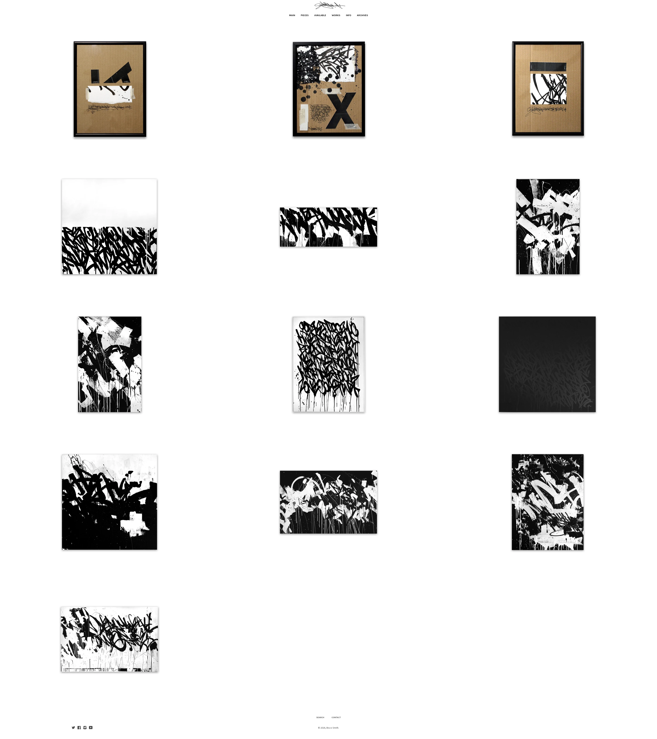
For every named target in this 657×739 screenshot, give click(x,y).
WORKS (336, 15)
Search (320, 717)
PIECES (305, 15)
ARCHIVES (362, 15)
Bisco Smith (332, 727)
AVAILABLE (320, 15)
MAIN (292, 15)
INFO (348, 15)
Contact (336, 717)
